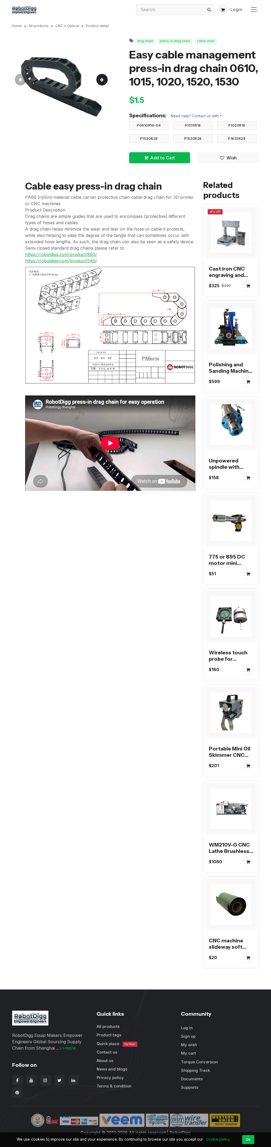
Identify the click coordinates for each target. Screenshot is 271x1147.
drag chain (145, 41)
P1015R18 (193, 125)
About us (105, 1060)
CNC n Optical (67, 26)
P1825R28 (236, 138)
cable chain (206, 41)
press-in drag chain (175, 41)
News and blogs (112, 1069)
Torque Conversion (199, 1061)
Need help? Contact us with (195, 116)
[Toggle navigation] (254, 9)
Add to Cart (162, 157)
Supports (189, 1087)
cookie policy (218, 1139)
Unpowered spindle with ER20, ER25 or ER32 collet (226, 470)
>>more (67, 1048)
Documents (192, 1078)
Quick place (116, 1043)
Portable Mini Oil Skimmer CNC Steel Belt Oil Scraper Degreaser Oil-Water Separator (230, 764)
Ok (248, 1139)
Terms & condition (114, 1085)
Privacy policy (110, 1077)
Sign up (188, 1036)
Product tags (109, 1034)
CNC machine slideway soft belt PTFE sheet (229, 946)
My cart (188, 1053)
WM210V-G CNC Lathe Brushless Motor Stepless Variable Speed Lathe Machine (229, 857)
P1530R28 (193, 138)
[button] (223, 9)
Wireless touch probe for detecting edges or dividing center (231, 662)
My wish (189, 1044)
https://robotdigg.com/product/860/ (61, 254)
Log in (187, 1027)
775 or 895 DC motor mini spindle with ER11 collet (230, 566)
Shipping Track (195, 1070)
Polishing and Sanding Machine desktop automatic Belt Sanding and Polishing (230, 380)
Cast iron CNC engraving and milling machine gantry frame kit (229, 278)
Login (236, 9)
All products (38, 26)
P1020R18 (236, 125)
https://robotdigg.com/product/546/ (61, 260)
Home (17, 26)
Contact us (107, 1052)
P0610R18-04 (149, 125)
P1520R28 (149, 138)
